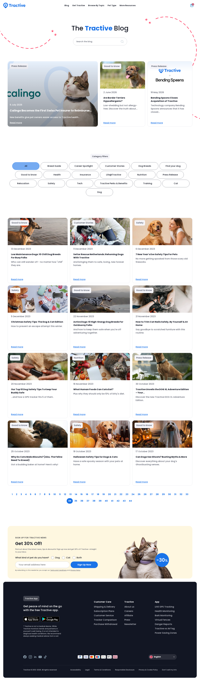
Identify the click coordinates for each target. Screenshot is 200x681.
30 (169, 494)
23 (127, 494)
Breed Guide (54, 166)
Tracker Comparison (105, 619)
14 (76, 494)
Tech (79, 183)
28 (157, 494)
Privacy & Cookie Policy (148, 670)
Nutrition (142, 174)
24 (133, 494)
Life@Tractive (113, 174)
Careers (128, 611)
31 (175, 494)
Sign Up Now (84, 564)
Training (147, 183)
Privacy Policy (75, 570)
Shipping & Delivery (104, 606)
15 (81, 494)
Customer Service (104, 615)
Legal (87, 670)
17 (92, 494)
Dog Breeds (145, 166)
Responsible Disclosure (124, 670)
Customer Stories (114, 166)
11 (60, 494)
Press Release (170, 174)
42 (118, 500)
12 (65, 494)
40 (106, 500)
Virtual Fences (162, 619)
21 (115, 494)
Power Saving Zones (166, 632)
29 (163, 494)
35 (75, 500)
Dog (99, 192)
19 (103, 494)
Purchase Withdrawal (105, 624)
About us (129, 606)
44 (130, 500)
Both (79, 557)
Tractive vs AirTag (165, 628)
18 (98, 494)
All (26, 166)
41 (112, 500)
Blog (66, 5)
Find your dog (173, 166)
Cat (176, 183)
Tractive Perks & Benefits (113, 183)
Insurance (85, 174)
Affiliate (128, 615)
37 (88, 500)
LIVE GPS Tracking (164, 606)
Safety (51, 183)
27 (151, 494)
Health (57, 174)
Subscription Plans (104, 611)
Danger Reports (163, 624)
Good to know (29, 174)
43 (124, 500)
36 (81, 500)
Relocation (23, 183)
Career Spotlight (83, 166)
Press (127, 619)
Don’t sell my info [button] (169, 670)
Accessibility (75, 670)
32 (181, 494)
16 (87, 494)
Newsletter (130, 624)
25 (139, 494)
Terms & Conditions (102, 670)
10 (54, 494)
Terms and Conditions (58, 570)
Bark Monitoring (163, 615)
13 (70, 494)
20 (109, 494)
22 (121, 494)
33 (187, 494)
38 (94, 500)
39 (100, 500)
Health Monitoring (165, 611)
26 (145, 494)
